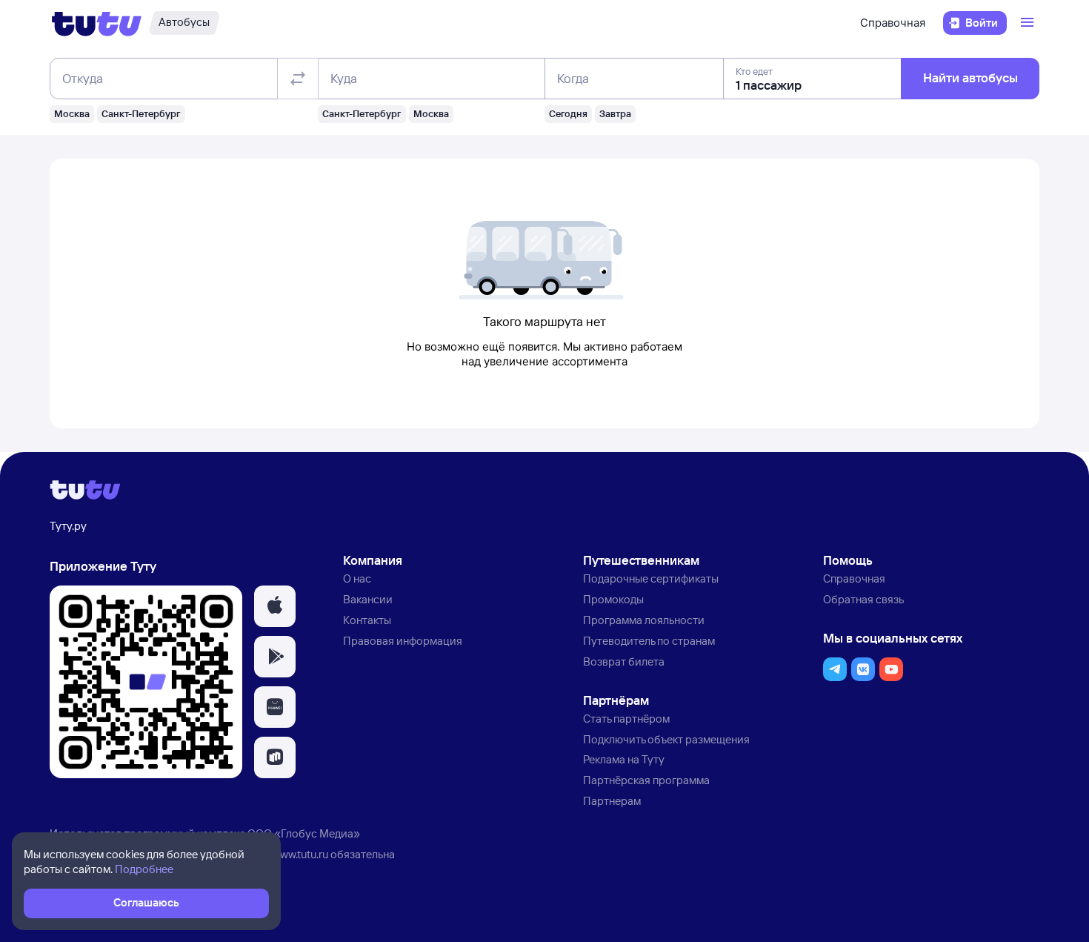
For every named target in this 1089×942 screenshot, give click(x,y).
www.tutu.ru (300, 854)
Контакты (367, 620)
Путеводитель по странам (649, 641)
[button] (275, 606)
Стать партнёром (626, 719)
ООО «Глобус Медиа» (303, 833)
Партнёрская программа (646, 780)
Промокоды (613, 599)
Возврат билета (624, 661)
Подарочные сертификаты (651, 578)
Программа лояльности (644, 620)
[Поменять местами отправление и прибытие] (298, 78)
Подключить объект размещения (666, 739)
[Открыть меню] (1029, 23)
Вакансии (368, 599)
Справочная (892, 23)
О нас (357, 578)
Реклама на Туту (624, 759)
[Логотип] (97, 23)
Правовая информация (402, 641)
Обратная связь (863, 599)
